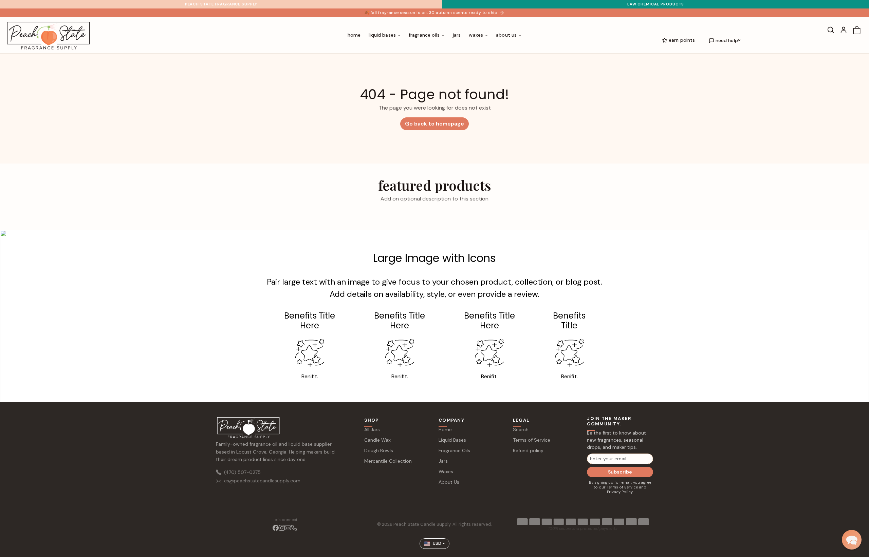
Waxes (446, 471)
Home (354, 35)
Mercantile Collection (388, 461)
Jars (456, 35)
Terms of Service (531, 440)
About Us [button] (506, 35)
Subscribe (620, 472)
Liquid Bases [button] (382, 35)
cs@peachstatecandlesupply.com (262, 481)
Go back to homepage (434, 123)
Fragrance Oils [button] (424, 35)
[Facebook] (276, 527)
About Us (449, 482)
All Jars (372, 429)
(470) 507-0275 (242, 472)
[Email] (288, 527)
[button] (830, 30)
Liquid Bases (452, 440)
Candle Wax (377, 440)
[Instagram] (282, 527)
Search (521, 429)
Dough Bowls (378, 450)
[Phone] (294, 527)
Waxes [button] (476, 35)
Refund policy (528, 450)
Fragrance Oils (454, 450)
